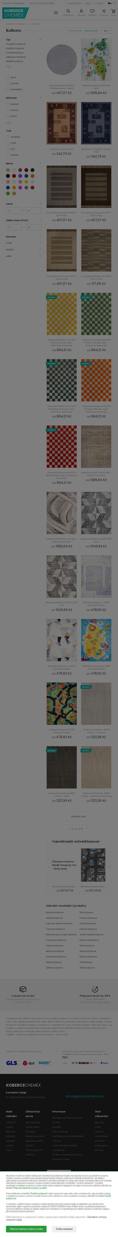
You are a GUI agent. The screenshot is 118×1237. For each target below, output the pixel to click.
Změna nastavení (64, 1229)
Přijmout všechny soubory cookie (26, 1229)
